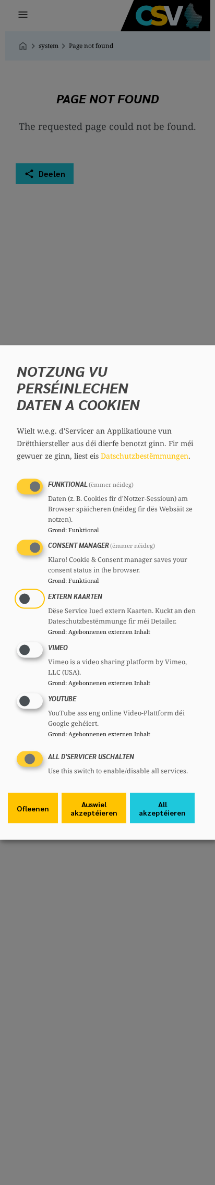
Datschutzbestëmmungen (144, 455)
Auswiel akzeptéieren (93, 808)
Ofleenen (33, 808)
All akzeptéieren (162, 808)
